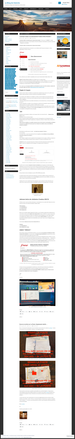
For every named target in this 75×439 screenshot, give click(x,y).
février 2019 (8, 127)
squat (9, 87)
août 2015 (7, 153)
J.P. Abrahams (7, 41)
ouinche (12, 84)
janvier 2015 (8, 162)
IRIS (11, 80)
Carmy (7, 105)
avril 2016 (7, 142)
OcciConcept (7, 36)
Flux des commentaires (10, 176)
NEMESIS (6, 84)
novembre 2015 (8, 149)
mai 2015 (7, 157)
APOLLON (6, 70)
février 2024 (8, 122)
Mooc (9, 83)
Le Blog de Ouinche (12, 3)
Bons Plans (41, 8)
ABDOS (10, 68)
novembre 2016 (8, 137)
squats (12, 87)
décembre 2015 (8, 147)
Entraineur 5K (8, 52)
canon (10, 71)
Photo (20, 8)
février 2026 (8, 114)
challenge (14, 71)
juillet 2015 (8, 154)
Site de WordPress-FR (10, 177)
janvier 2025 (8, 119)
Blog (7, 51)
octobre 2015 (8, 150)
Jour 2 (6, 81)
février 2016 (8, 145)
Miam (7, 57)
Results (7, 63)
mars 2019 (8, 126)
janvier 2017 (8, 134)
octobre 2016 (8, 138)
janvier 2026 (8, 115)
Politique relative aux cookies (28, 437)
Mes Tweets (59, 117)
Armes (7, 48)
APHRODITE (13, 68)
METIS (6, 83)
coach (14, 73)
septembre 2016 (9, 139)
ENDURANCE (13, 74)
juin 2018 (7, 129)
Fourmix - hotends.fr (8, 39)
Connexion (8, 173)
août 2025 (8, 118)
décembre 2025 (9, 117)
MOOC (7, 59)
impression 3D (11, 78)
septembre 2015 (9, 151)
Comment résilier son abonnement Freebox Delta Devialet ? (35, 36)
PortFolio (15, 8)
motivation (13, 83)
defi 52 (6, 74)
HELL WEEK (7, 77)
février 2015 (8, 161)
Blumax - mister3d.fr (8, 40)
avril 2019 (7, 125)
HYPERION (6, 78)
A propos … (47, 8)
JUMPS (9, 81)
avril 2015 (7, 158)
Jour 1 (14, 80)
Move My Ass (8, 60)
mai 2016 (7, 141)
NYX (9, 84)
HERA (10, 77)
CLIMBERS (10, 73)
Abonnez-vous (61, 94)
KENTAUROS (13, 81)
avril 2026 (8, 113)
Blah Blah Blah (33, 38)
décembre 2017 (8, 130)
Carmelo (6, 37)
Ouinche (27, 38)
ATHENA (10, 70)
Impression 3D (33, 8)
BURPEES (6, 71)
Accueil (5, 8)
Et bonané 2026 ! (13, 105)
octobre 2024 (8, 121)
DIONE (9, 74)
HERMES (13, 77)
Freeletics (26, 8)
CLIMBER (6, 73)
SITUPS (6, 87)
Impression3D (7, 80)
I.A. (9, 8)
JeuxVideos (8, 56)
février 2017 (8, 133)
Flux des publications (9, 175)
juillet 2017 (8, 131)
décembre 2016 (8, 135)
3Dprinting (8, 47)
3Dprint (6, 68)
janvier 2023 (8, 123)
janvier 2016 (8, 146)
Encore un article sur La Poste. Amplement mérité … (33, 324)
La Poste (50, 327)
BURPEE (13, 70)
